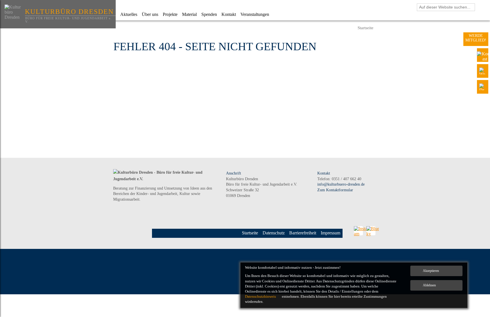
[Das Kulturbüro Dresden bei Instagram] (358, 230)
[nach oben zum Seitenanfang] (471, 255)
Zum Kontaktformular (335, 190)
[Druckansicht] (482, 87)
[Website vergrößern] (482, 71)
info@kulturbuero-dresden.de (341, 184)
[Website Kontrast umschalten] (482, 55)
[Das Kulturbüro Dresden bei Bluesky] (370, 230)
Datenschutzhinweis (260, 296)
